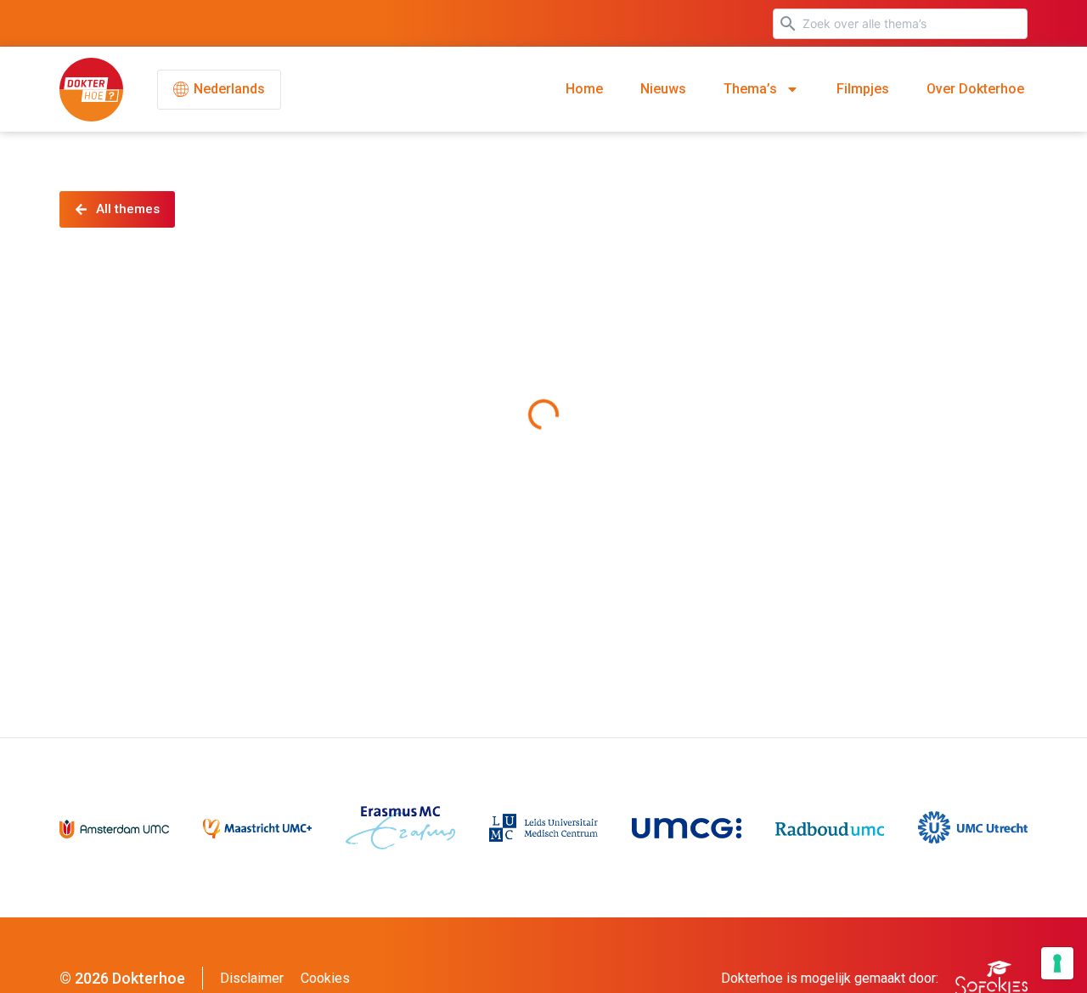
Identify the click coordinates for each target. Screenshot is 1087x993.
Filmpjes (862, 89)
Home (584, 89)
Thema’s (750, 89)
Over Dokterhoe (975, 89)
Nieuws (663, 89)
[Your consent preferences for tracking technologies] (1057, 963)
